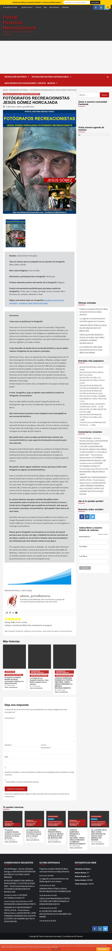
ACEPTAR (56, 949)
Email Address (85, 537)
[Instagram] (7, 613)
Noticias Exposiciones (55, 822)
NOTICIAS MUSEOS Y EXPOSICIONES (54, 824)
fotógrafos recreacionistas (33, 631)
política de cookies (27, 947)
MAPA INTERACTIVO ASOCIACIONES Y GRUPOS (25, 83)
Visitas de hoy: (81, 872)
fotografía (11, 631)
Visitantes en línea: (82, 869)
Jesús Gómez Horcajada (50, 631)
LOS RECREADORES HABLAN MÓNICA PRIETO (93, 472)
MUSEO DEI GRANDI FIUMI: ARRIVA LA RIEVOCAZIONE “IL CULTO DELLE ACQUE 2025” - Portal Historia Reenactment (19, 883)
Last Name (83, 556)
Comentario (10, 718)
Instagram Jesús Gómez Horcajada (33, 303)
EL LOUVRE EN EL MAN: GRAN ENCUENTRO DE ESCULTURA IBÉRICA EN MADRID (90, 350)
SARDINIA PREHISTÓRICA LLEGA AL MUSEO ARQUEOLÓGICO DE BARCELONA (93, 328)
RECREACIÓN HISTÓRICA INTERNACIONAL (50, 77)
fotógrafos (19, 631)
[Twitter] (13, 613)
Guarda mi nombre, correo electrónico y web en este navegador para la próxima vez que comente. (39, 773)
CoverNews (67, 936)
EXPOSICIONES (53, 816)
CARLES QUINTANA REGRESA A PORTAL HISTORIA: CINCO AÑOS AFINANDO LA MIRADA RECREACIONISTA (64, 683)
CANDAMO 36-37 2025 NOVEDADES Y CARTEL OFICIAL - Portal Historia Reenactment (93, 480)
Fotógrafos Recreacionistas (12, 94)
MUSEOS (51, 83)
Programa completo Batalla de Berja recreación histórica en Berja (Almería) (14, 680)
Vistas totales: (81, 880)
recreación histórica (65, 631)
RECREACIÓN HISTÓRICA (16, 77)
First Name (83, 546)
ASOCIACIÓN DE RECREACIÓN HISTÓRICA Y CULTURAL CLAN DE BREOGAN (93, 444)
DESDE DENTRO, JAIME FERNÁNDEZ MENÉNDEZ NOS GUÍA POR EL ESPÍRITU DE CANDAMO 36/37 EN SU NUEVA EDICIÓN (92, 488)
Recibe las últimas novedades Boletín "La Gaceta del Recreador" (37, 2)
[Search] (107, 77)
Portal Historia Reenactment (19, 22)
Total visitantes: (81, 884)
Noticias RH (10, 672)
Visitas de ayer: (81, 876)
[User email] (16, 613)
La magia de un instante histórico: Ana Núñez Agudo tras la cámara (39, 681)
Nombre (8, 745)
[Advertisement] (56, 57)
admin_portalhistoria (25, 106)
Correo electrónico (46, 746)
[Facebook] (10, 613)
